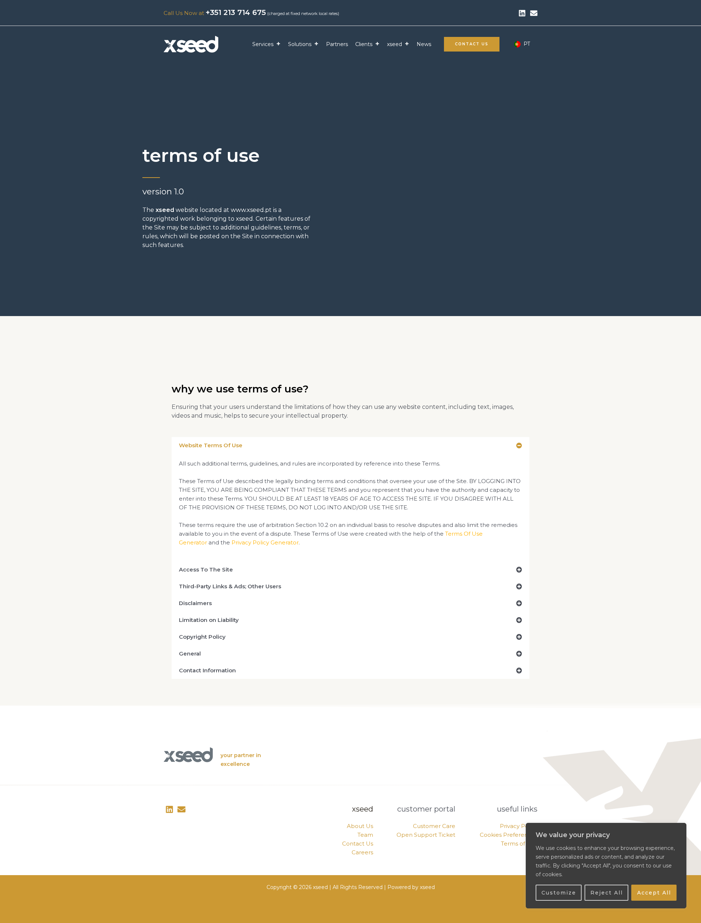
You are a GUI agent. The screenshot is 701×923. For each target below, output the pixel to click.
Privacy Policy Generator (265, 542)
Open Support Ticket (426, 834)
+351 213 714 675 (236, 12)
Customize (558, 892)
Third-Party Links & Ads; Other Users (230, 586)
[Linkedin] (522, 13)
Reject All (606, 892)
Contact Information (207, 670)
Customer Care (434, 826)
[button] (471, 44)
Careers (362, 852)
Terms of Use (519, 843)
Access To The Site (206, 569)
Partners (337, 44)
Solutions (299, 44)
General (190, 653)
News (424, 44)
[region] (606, 865)
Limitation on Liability (209, 619)
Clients (363, 44)
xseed (394, 44)
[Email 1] (533, 13)
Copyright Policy (202, 636)
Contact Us (357, 843)
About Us (360, 826)
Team (365, 834)
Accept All (654, 892)
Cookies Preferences (508, 834)
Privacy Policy (518, 826)
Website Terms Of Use (210, 445)
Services (262, 44)
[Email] (181, 809)
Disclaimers (195, 603)
